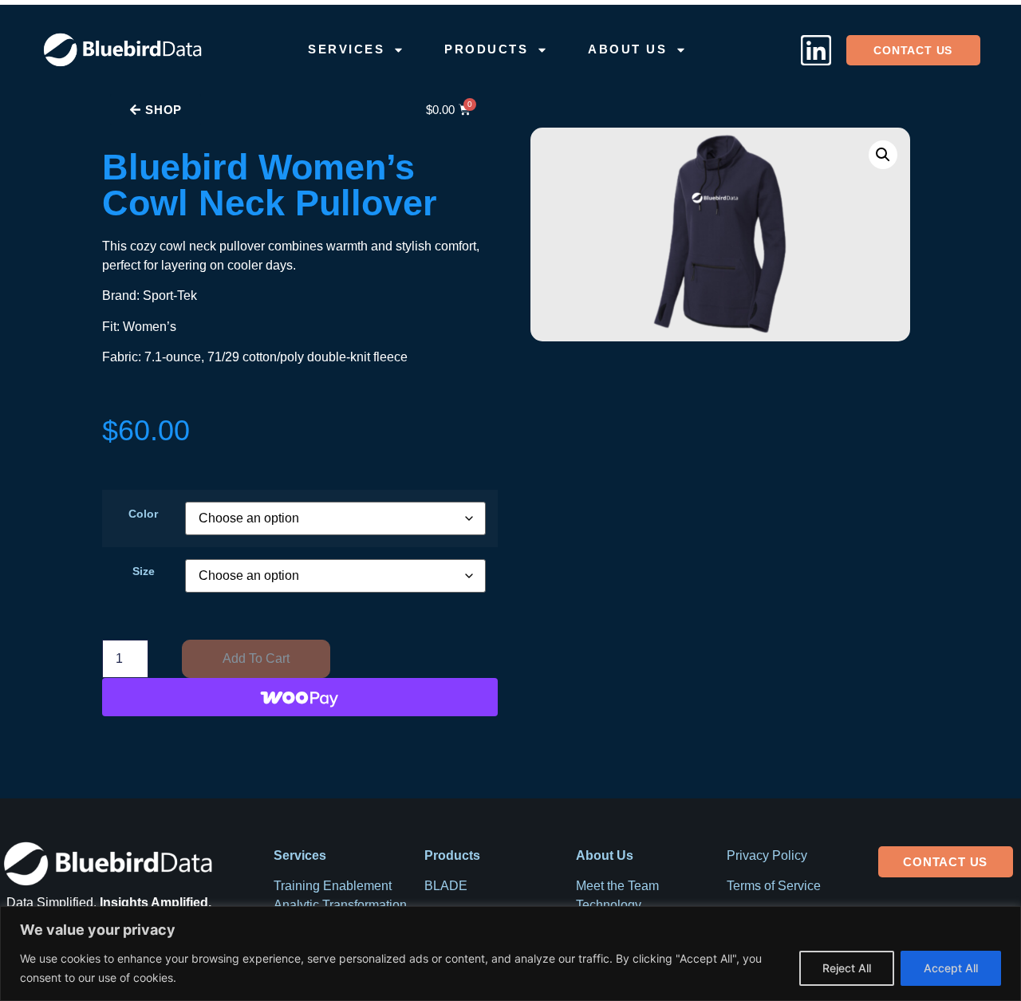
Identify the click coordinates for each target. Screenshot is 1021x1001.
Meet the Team (617, 886)
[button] (883, 154)
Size (143, 571)
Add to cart (256, 658)
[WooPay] (300, 697)
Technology (608, 905)
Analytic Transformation (340, 905)
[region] (510, 953)
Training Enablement (333, 886)
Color (143, 513)
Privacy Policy (767, 855)
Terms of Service (774, 886)
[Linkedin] (816, 50)
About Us (627, 49)
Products (486, 49)
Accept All (951, 968)
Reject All (846, 968)
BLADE (445, 886)
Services (346, 49)
